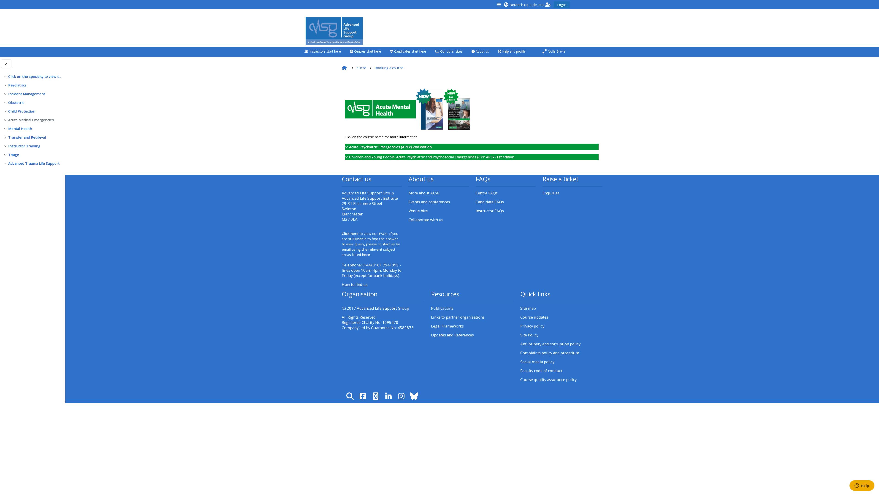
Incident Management (26, 93)
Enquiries (551, 193)
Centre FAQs (487, 193)
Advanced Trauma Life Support (34, 163)
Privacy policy (532, 326)
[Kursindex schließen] (6, 63)
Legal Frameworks (447, 326)
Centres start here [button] (367, 51)
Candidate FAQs (490, 201)
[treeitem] (32, 76)
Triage (13, 154)
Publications (442, 308)
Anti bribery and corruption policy (550, 343)
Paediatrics (17, 85)
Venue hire (418, 210)
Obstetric (16, 102)
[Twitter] (375, 396)
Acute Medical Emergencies (31, 120)
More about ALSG (424, 193)
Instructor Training (24, 146)
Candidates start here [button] (409, 51)
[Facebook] (362, 396)
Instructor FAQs (490, 210)
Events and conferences (429, 201)
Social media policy (537, 361)
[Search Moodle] (350, 396)
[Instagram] (401, 396)
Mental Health (20, 128)
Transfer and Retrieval (27, 137)
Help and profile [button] (513, 51)
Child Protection (21, 111)
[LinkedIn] (388, 396)
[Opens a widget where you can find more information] (861, 486)
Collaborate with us (426, 219)
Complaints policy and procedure (549, 352)
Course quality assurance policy (548, 379)
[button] (524, 4)
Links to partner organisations (458, 317)
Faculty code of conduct (541, 370)
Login (561, 4)
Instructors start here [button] (325, 51)
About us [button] (482, 51)
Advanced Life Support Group (383, 308)
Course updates (534, 317)
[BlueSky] (414, 396)
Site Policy (529, 335)
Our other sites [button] (450, 51)
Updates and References (452, 335)
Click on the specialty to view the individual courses (35, 76)
